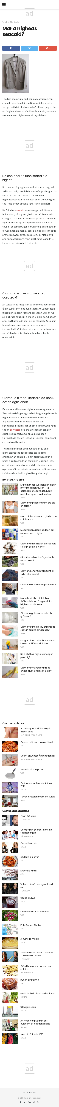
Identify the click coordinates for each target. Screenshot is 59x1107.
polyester (15, 429)
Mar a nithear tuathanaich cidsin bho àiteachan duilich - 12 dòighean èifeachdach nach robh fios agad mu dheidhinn (38, 489)
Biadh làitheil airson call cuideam (38, 993)
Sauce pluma (27, 897)
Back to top (29, 1092)
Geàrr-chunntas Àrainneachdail (37, 755)
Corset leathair (28, 843)
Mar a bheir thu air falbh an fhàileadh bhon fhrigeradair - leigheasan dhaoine (36, 601)
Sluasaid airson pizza (31, 769)
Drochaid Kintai (28, 870)
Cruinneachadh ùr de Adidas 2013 (36, 785)
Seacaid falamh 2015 (31, 1034)
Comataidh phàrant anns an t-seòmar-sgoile (37, 831)
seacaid (20, 210)
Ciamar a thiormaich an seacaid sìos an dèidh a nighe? (38, 545)
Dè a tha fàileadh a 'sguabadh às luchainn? (37, 559)
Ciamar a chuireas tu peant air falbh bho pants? (37, 572)
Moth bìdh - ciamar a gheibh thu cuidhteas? (38, 518)
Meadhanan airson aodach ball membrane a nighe (37, 531)
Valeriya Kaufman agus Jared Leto (36, 886)
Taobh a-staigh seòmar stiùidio (37, 796)
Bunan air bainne (29, 979)
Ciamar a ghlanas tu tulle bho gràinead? (36, 615)
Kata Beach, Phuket (31, 925)
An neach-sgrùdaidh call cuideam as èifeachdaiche (35, 1022)
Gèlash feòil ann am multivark (36, 742)
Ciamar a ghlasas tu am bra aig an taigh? (37, 504)
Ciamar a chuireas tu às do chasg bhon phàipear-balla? (36, 669)
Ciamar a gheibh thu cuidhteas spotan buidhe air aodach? (37, 628)
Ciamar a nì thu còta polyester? (38, 584)
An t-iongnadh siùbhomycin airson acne (35, 730)
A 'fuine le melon (29, 938)
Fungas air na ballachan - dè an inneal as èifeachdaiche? (37, 642)
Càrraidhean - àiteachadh (34, 911)
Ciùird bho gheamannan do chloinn (35, 968)
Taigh (4, 22)
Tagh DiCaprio (28, 816)
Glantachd (15, 22)
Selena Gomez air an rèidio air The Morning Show (36, 954)
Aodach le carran (29, 857)
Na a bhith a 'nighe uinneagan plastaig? (36, 655)
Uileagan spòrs (28, 1007)
